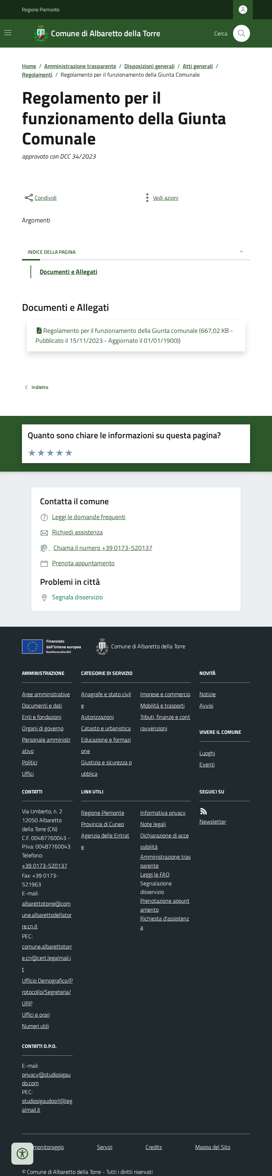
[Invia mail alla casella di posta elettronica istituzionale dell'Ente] (47, 915)
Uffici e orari (36, 1014)
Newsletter (212, 821)
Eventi (207, 764)
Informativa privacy (163, 812)
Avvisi (206, 705)
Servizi (104, 1147)
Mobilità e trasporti (162, 705)
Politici (29, 762)
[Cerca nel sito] (238, 33)
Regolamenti (37, 74)
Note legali (153, 824)
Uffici (28, 773)
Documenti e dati (42, 705)
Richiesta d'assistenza (164, 923)
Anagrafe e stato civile (106, 700)
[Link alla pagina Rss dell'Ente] (203, 811)
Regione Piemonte (41, 9)
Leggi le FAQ (155, 874)
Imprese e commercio (165, 694)
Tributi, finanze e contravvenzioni (165, 722)
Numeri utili (35, 1026)
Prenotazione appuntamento (164, 905)
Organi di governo (42, 728)
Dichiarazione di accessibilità (164, 841)
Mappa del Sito (212, 1147)
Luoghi (207, 753)
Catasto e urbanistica (106, 728)
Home (29, 66)
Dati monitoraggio (43, 1147)
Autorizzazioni (97, 717)
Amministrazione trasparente (80, 66)
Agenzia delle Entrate (105, 841)
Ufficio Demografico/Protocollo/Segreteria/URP (47, 991)
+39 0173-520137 (44, 865)
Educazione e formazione (106, 745)
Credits (154, 1147)
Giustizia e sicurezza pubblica (106, 768)
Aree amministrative (46, 694)
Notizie (207, 694)
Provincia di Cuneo (102, 824)
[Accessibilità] (22, 1153)
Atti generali (198, 66)
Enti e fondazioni (41, 717)
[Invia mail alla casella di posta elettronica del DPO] (47, 1079)
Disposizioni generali (149, 66)
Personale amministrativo (46, 745)
